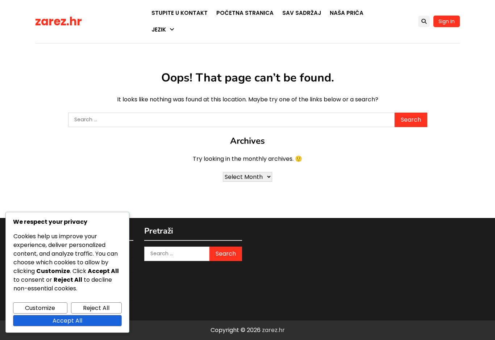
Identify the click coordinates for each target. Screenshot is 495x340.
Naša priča (346, 13)
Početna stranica (245, 13)
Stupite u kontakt (179, 13)
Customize (40, 308)
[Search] (424, 21)
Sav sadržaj (301, 13)
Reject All (96, 308)
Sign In (446, 21)
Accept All (67, 320)
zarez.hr (58, 21)
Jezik (158, 29)
